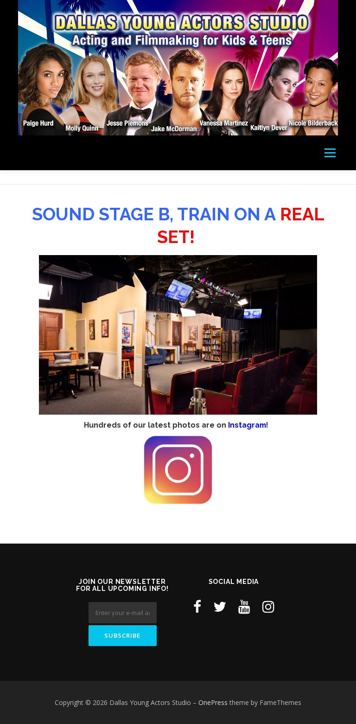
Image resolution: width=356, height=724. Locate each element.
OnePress (213, 702)
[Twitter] (219, 606)
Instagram (247, 425)
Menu (330, 152)
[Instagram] (268, 606)
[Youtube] (244, 606)
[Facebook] (197, 606)
